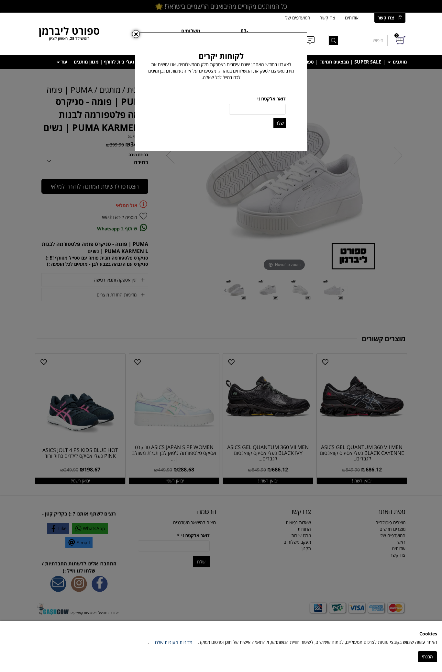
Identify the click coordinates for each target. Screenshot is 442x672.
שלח (279, 123)
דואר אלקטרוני (271, 99)
